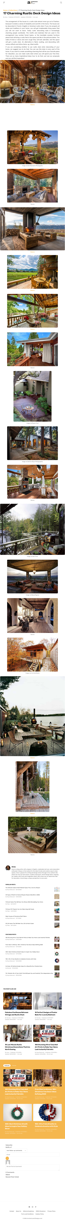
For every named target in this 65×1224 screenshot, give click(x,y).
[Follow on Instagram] (32, 1206)
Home (5, 10)
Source (32, 104)
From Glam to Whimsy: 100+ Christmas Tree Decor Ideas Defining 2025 (24, 944)
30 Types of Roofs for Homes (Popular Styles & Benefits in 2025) (23, 894)
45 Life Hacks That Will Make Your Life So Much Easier (20, 923)
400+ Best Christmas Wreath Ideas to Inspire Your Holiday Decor (23, 952)
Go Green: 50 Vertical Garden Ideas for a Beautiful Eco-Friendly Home (24, 966)
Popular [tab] (14, 1065)
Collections (13, 10)
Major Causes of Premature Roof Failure (16, 916)
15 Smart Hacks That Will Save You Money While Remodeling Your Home (24, 902)
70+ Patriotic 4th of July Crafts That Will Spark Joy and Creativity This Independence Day (29, 973)
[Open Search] (61, 2)
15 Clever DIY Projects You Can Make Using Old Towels (20, 909)
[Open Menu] (4, 2)
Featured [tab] (7, 1065)
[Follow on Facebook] (29, 1206)
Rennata (9, 1017)
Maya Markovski (40, 1052)
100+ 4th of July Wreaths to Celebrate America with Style (21, 959)
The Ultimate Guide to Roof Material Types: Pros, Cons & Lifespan (23, 887)
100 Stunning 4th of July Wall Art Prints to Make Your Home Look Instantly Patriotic (28, 937)
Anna (6, 17)
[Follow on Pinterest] (35, 1206)
